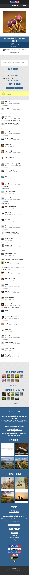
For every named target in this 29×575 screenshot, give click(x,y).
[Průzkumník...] (17, 394)
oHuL (7, 262)
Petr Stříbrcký (10, 278)
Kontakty (14, 540)
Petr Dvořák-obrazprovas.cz (12, 49)
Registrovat (23, 5)
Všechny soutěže (13, 525)
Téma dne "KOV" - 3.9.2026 (14, 512)
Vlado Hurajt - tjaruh (12, 164)
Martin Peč (9, 238)
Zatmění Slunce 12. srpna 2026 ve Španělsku (14, 426)
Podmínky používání (14, 537)
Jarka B (7, 132)
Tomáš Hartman (11, 342)
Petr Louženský (10, 206)
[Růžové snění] (4, 376)
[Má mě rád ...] (12, 398)
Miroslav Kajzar (10, 291)
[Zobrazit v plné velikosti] (14, 22)
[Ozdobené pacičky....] (8, 398)
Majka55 (8, 145)
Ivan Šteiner (9, 297)
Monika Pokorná (11, 317)
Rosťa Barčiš (9, 226)
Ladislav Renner (11, 304)
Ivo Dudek (8, 151)
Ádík (6, 285)
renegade (8, 183)
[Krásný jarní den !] (17, 376)
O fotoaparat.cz (14, 533)
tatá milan (9, 138)
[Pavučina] (4, 394)
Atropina (8, 355)
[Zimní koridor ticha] (8, 380)
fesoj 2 (7, 336)
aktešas (8, 117)
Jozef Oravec (9, 348)
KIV (6, 176)
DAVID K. (8, 213)
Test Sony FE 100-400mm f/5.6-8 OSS (14, 430)
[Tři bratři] (17, 380)
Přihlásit (14, 5)
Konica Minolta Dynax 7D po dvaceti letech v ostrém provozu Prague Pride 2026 (14, 417)
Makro (17, 52)
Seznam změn (14, 535)
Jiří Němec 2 (9, 170)
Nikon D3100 (14, 81)
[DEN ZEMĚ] (4, 380)
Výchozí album (14, 75)
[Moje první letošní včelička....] (4, 398)
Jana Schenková (10, 191)
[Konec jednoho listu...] (21, 394)
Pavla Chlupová (10, 253)
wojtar (7, 219)
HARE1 (7, 272)
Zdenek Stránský (11, 102)
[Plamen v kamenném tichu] (12, 380)
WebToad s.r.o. (20, 570)
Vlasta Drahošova (11, 198)
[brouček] (8, 394)
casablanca (9, 108)
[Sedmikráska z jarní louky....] (12, 394)
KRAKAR (8, 329)
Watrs (7, 310)
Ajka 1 (7, 323)
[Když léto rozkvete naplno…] (8, 376)
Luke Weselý (9, 157)
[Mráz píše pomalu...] (21, 376)
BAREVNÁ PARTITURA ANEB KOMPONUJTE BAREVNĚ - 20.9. (14, 517)
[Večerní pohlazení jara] (12, 376)
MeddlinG (8, 245)
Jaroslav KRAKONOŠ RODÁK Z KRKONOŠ (13, 123)
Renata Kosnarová (11, 232)
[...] (17, 398)
